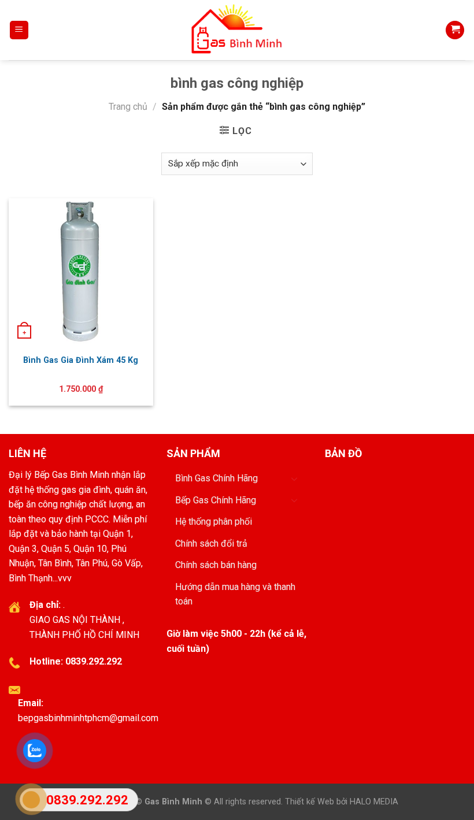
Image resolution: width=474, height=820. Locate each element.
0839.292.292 (93, 661)
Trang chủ (128, 106)
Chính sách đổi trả (211, 543)
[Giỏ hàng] (455, 30)
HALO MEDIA (374, 802)
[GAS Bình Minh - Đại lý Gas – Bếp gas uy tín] (237, 30)
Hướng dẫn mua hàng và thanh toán (235, 594)
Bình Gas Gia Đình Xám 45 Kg (80, 360)
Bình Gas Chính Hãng (216, 478)
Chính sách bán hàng (216, 564)
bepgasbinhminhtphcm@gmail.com (88, 718)
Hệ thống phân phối (213, 521)
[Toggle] (294, 478)
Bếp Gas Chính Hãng (215, 500)
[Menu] (19, 30)
